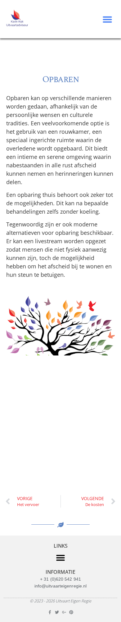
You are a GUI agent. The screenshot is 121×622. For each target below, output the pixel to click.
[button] (107, 19)
